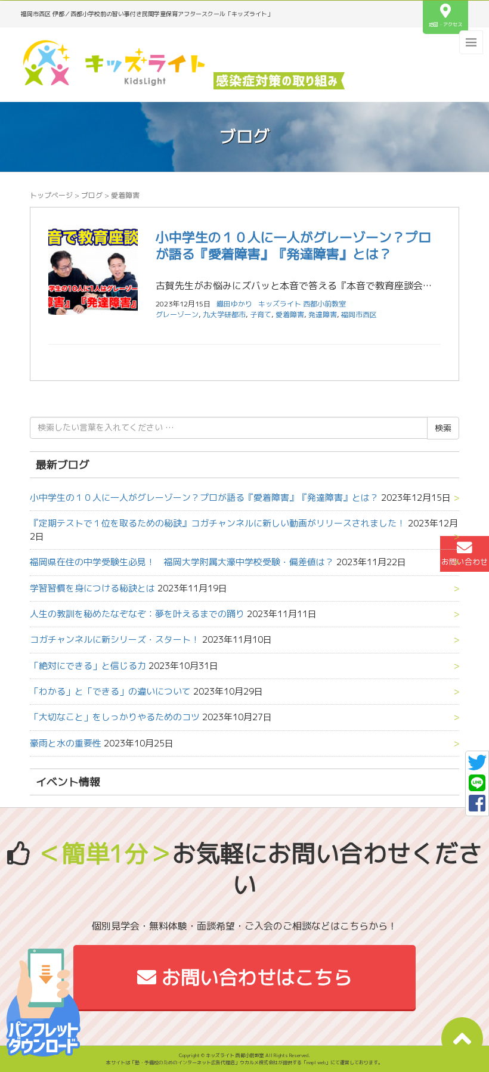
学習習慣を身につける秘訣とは (92, 588)
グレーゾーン (177, 314)
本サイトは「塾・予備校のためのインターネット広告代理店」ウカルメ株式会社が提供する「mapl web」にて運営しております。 (244, 1062)
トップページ (51, 195)
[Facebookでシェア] (477, 806)
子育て (260, 314)
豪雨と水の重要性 (65, 743)
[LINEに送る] (477, 786)
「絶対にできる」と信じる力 (88, 665)
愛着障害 (290, 314)
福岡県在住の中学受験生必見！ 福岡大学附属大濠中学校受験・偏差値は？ (182, 562)
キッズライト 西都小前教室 (302, 304)
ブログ (92, 195)
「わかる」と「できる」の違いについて (110, 691)
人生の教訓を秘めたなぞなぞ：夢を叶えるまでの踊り (137, 614)
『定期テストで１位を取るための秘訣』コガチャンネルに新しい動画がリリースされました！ (218, 523)
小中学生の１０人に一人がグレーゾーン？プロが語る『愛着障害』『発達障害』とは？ (293, 246)
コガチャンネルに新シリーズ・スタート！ (115, 639)
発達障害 (322, 314)
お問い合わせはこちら (254, 977)
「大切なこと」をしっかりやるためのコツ (115, 717)
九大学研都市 (224, 314)
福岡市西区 (359, 314)
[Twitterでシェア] (477, 766)
